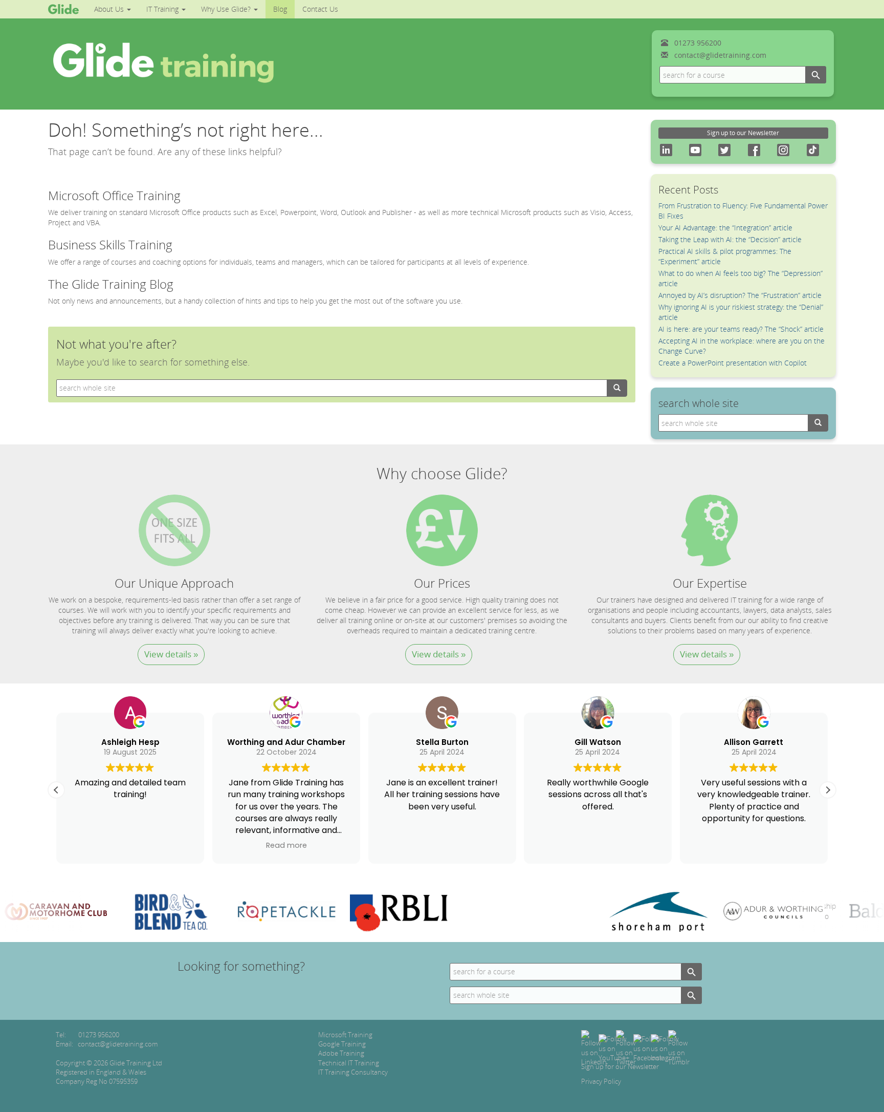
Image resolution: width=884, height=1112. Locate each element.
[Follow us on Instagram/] (665, 1047)
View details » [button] (171, 654)
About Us (110, 9)
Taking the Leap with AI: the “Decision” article (730, 239)
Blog (280, 9)
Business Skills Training (110, 244)
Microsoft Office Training (114, 195)
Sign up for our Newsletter (620, 1066)
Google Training (342, 1044)
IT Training (163, 9)
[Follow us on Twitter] (626, 1047)
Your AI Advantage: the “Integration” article (725, 227)
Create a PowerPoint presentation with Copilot (732, 363)
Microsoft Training (345, 1034)
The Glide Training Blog (110, 283)
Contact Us (320, 9)
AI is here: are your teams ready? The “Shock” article (741, 329)
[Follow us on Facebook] (647, 1047)
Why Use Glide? (227, 9)
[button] (827, 790)
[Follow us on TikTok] (679, 1047)
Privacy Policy (601, 1081)
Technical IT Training (348, 1062)
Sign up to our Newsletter (743, 133)
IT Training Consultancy (353, 1072)
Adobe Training (341, 1053)
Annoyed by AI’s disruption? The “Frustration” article (740, 295)
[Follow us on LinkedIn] (594, 1047)
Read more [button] (286, 845)
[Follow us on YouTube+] (614, 1047)
